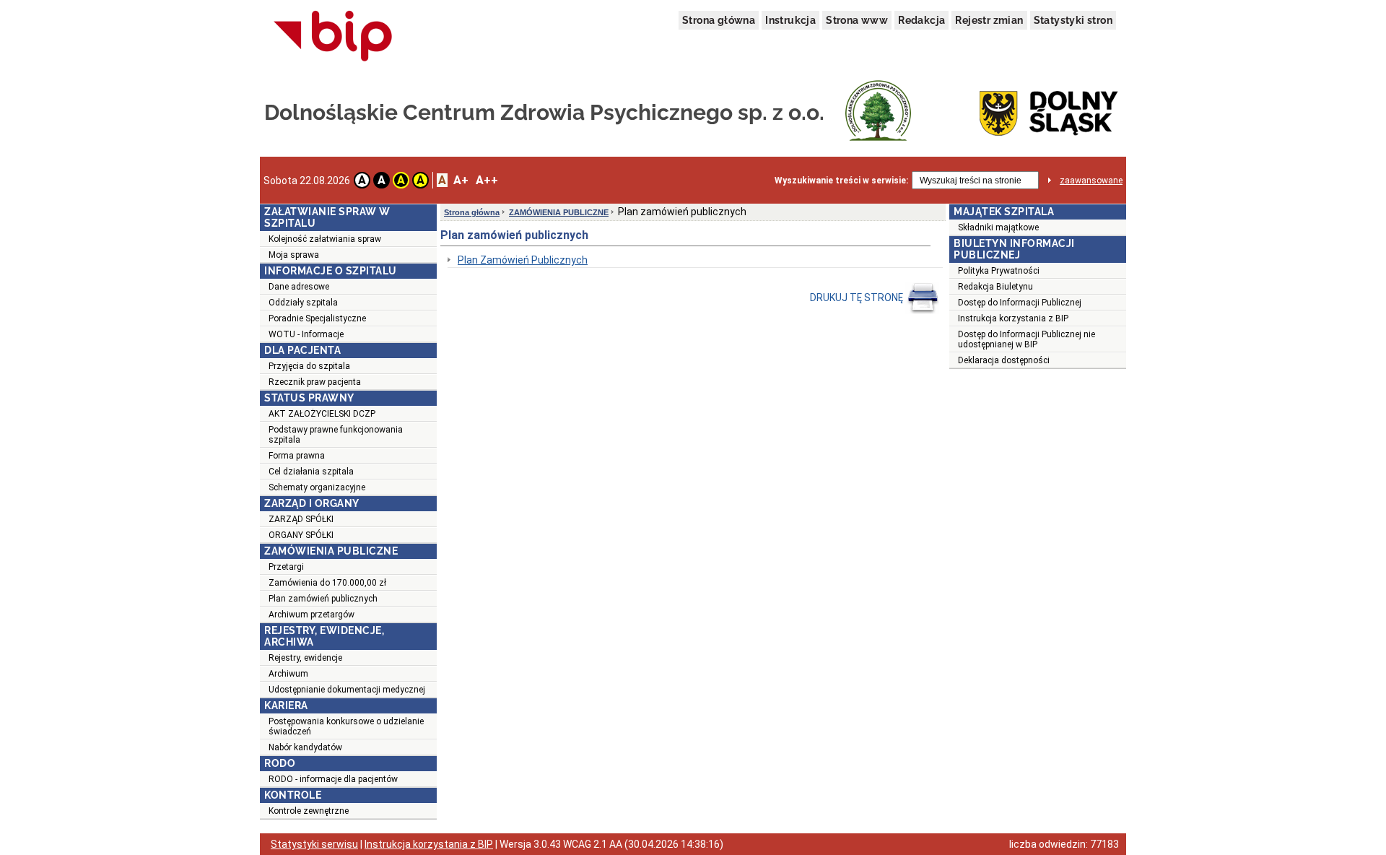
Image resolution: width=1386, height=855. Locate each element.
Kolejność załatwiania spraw (325, 239)
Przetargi (286, 567)
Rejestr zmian (989, 20)
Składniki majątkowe (998, 227)
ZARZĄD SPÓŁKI (301, 519)
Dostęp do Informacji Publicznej (1019, 303)
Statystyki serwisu (314, 844)
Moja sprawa (294, 255)
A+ (460, 180)
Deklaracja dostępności (1004, 360)
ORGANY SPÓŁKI (301, 535)
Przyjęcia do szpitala (309, 366)
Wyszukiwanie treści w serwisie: (841, 180)
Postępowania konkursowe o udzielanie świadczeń (346, 726)
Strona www (857, 20)
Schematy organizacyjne (317, 487)
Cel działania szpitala (311, 471)
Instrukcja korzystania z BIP (1013, 318)
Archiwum (288, 674)
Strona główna (718, 20)
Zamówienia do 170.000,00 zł (327, 583)
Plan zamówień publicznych (323, 599)
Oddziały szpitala (303, 303)
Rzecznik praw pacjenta (315, 382)
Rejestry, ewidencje (305, 658)
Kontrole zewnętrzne (309, 811)
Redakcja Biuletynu (995, 287)
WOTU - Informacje (306, 334)
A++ (487, 180)
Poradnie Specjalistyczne (317, 318)
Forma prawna (297, 456)
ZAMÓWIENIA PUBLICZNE (559, 212)
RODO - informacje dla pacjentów (333, 779)
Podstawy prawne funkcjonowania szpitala (336, 435)
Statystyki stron (1073, 20)
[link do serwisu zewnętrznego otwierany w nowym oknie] (333, 36)
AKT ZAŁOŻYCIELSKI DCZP (322, 414)
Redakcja (921, 20)
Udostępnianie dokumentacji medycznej (347, 690)
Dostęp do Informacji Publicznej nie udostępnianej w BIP (1026, 339)
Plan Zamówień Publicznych (523, 260)
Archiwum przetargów (311, 614)
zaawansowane (1091, 180)
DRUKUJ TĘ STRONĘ (857, 297)
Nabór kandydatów (305, 747)
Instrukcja (790, 20)
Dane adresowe (299, 287)
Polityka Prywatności (999, 271)
